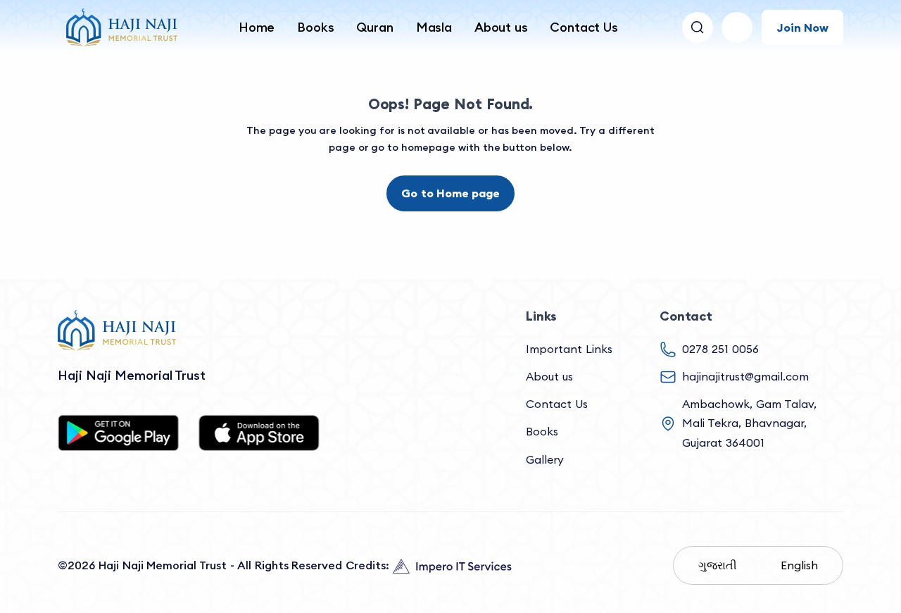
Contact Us (583, 27)
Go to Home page (450, 193)
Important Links (569, 349)
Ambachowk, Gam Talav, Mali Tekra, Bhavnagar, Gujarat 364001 (749, 423)
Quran (374, 27)
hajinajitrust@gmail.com (745, 376)
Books (315, 27)
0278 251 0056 (720, 349)
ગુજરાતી (717, 565)
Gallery (545, 459)
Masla (434, 27)
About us (501, 27)
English (799, 565)
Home (257, 27)
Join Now (802, 27)
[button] (737, 27)
